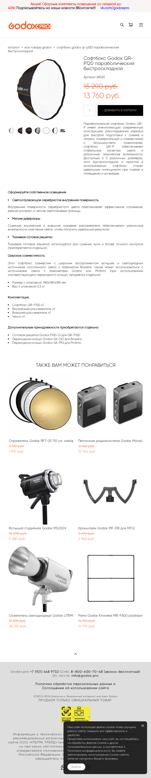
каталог (13, 47)
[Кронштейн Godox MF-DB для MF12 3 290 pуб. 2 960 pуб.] (110, 492)
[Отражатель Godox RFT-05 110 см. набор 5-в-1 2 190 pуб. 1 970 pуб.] (40, 404)
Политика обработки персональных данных (73, 684)
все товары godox (38, 47)
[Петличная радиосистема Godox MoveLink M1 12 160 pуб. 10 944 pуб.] (110, 404)
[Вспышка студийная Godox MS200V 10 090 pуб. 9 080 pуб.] (40, 492)
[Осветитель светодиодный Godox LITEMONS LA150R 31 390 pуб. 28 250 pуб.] (40, 579)
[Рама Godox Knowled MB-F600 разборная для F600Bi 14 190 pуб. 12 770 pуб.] (110, 579)
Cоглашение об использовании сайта (75, 688)
